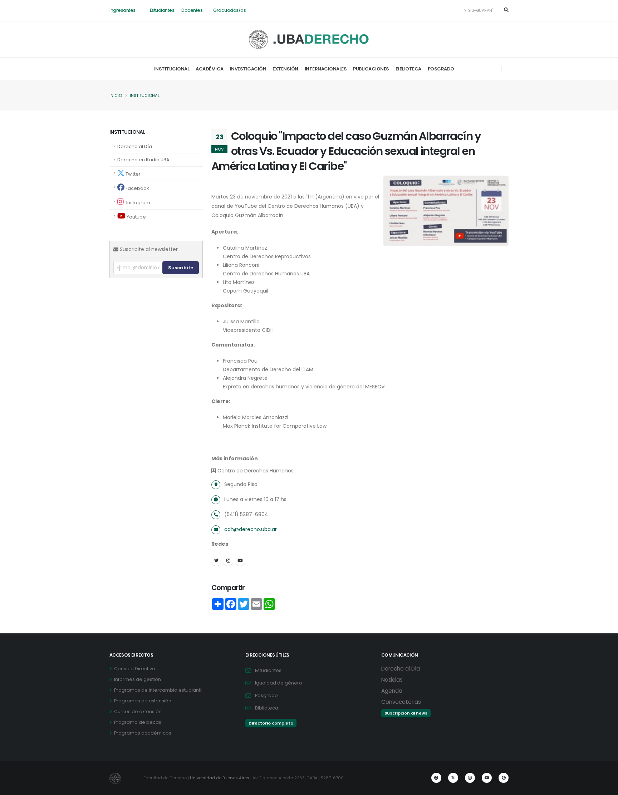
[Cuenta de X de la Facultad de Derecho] (453, 778)
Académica (210, 68)
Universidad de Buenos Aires (219, 778)
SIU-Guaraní (480, 10)
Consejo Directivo (134, 669)
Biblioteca (408, 68)
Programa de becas (137, 722)
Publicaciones (371, 68)
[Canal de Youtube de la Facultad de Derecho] (487, 778)
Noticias (392, 679)
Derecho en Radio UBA (143, 160)
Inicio (115, 95)
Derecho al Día (134, 146)
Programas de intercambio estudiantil (158, 690)
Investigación (248, 68)
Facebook (136, 188)
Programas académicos (142, 733)
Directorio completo (271, 723)
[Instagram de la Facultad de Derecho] (470, 778)
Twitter (132, 174)
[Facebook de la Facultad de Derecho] (436, 778)
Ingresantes (122, 10)
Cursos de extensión (138, 711)
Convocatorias (401, 702)
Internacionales (326, 68)
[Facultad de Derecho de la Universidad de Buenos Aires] (309, 39)
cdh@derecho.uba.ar (250, 529)
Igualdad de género (278, 683)
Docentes (191, 10)
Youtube (136, 217)
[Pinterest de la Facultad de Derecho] (504, 778)
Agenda (391, 691)
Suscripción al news (405, 713)
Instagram (137, 203)
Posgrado (441, 68)
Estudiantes (162, 10)
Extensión (285, 68)
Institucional (172, 68)
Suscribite (180, 268)
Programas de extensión (142, 701)
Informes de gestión (137, 679)
